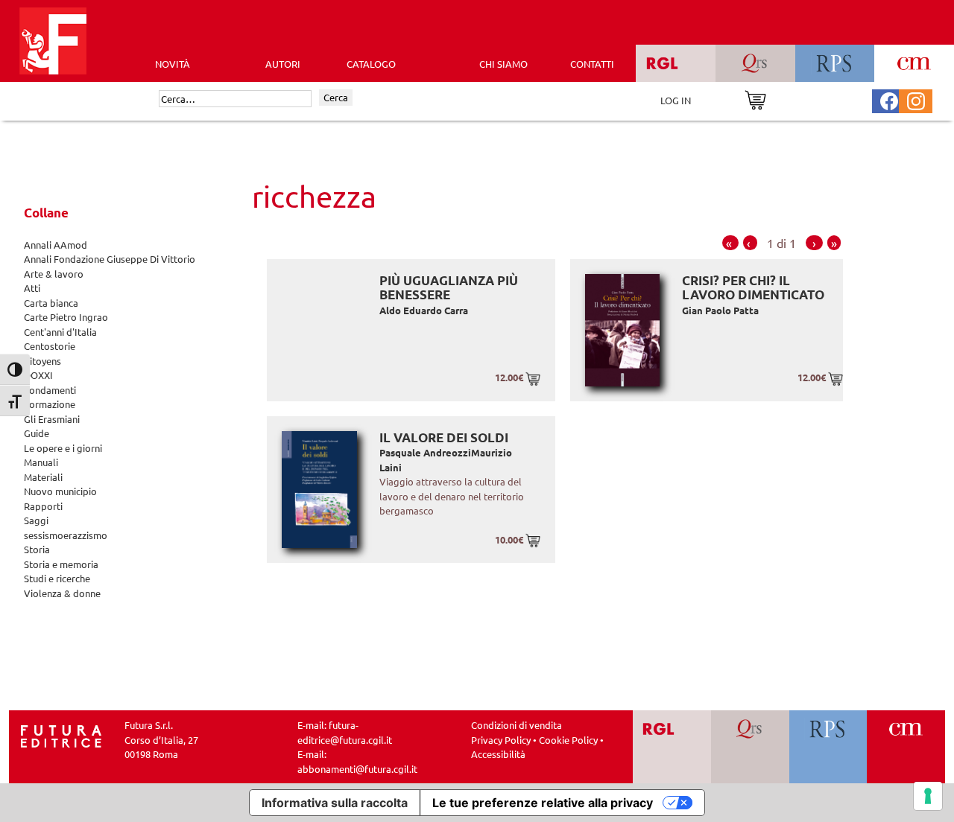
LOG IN (675, 100)
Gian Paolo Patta (720, 310)
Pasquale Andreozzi (425, 452)
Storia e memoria (61, 564)
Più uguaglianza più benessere (448, 288)
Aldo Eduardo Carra (423, 310)
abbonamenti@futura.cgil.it (357, 768)
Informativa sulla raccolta (335, 802)
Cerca (335, 97)
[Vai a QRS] (750, 747)
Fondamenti (50, 389)
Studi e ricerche (57, 578)
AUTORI (282, 63)
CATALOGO (371, 63)
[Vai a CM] (906, 747)
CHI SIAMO (503, 63)
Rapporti (43, 506)
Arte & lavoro (53, 273)
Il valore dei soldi (443, 437)
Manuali (41, 462)
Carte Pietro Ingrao (66, 316)
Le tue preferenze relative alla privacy (542, 802)
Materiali (43, 477)
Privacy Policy (501, 739)
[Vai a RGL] (671, 747)
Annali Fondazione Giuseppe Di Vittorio (109, 258)
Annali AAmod (55, 244)
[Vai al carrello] (755, 98)
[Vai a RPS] (828, 747)
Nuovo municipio (60, 491)
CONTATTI (592, 63)
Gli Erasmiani (52, 418)
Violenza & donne (62, 593)
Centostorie (49, 346)
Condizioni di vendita (516, 725)
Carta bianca (51, 302)
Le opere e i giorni (63, 448)
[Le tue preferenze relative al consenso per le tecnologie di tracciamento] (928, 796)
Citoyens (42, 360)
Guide (36, 433)
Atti (32, 287)
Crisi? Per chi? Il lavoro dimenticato (753, 288)
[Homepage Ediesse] (61, 734)
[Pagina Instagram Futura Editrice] (916, 99)
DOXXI (38, 375)
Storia (37, 549)
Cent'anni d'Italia (60, 331)
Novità (172, 63)
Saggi (36, 520)
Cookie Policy (568, 739)
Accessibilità (498, 754)
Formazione (49, 404)
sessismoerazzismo (65, 535)
